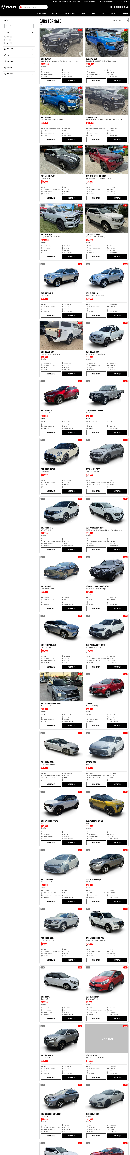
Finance (114, 14)
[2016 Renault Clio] (107, 980)
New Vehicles (41, 14)
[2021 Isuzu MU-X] (61, 1038)
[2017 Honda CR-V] (61, 511)
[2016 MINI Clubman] (61, 452)
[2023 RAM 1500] (61, 100)
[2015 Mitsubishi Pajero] (107, 921)
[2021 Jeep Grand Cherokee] (107, 159)
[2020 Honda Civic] (61, 745)
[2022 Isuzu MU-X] (107, 1038)
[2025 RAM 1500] (61, 42)
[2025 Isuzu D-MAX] (61, 335)
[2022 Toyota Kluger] (61, 628)
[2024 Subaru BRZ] (107, 1097)
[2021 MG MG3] (61, 980)
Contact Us (71, 81)
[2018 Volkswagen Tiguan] (107, 511)
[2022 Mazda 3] (61, 569)
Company (125, 14)
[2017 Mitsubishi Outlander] (61, 1097)
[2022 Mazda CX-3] (61, 393)
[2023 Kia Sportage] (107, 452)
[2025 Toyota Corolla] (61, 862)
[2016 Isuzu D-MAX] (107, 335)
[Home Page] (8, 7)
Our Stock (55, 14)
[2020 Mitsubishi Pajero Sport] (107, 569)
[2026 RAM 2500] (61, 218)
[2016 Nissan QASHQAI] (107, 862)
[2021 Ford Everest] (107, 218)
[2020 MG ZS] (107, 686)
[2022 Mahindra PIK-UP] (107, 393)
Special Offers (70, 14)
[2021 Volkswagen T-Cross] (107, 628)
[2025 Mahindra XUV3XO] (61, 804)
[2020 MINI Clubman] (61, 159)
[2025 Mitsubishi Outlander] (61, 686)
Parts (94, 14)
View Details (51, 81)
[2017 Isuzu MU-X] (61, 276)
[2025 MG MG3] (107, 745)
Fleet (103, 14)
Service (83, 14)
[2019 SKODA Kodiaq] (61, 921)
